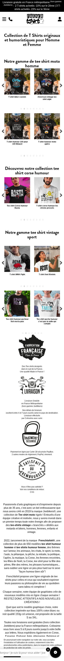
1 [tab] (21, 108)
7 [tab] (39, 108)
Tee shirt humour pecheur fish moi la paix (17, 320)
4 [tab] (30, 108)
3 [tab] (27, 108)
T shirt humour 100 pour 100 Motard (17, 143)
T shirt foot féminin (47, 274)
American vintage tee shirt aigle (47, 98)
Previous (3, 85)
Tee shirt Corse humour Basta (17, 207)
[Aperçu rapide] (17, 94)
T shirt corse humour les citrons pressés (47, 207)
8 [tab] (42, 108)
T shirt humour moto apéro (47, 143)
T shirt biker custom (17, 97)
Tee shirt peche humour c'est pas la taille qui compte (47, 321)
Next (61, 85)
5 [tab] (33, 108)
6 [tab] (36, 108)
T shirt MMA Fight (17, 274)
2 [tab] (24, 108)
